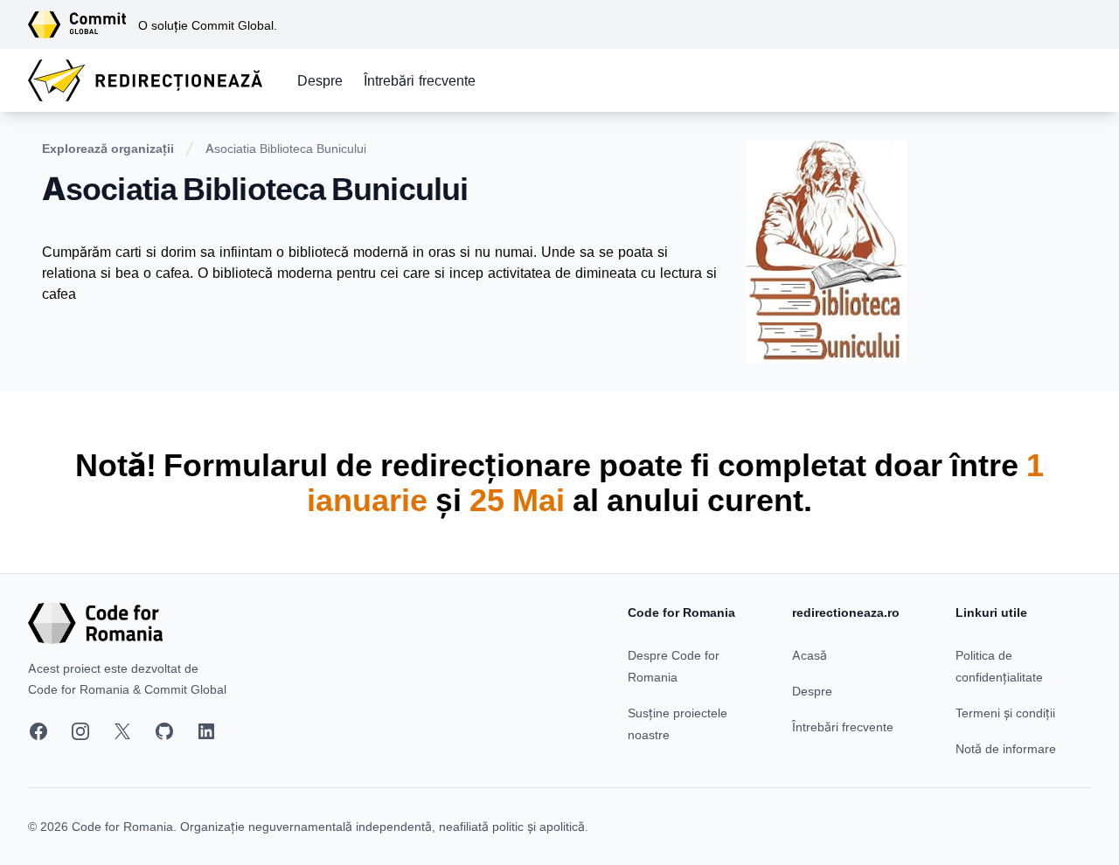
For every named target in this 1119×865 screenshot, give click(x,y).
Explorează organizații (108, 148)
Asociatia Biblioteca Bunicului (285, 148)
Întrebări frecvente (420, 80)
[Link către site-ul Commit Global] (83, 24)
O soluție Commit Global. (207, 24)
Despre (320, 80)
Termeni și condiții (1005, 712)
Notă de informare (1006, 748)
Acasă (809, 654)
